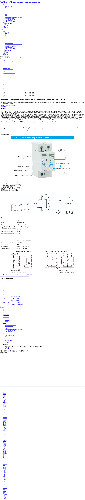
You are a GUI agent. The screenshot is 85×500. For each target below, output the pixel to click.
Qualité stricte (7, 10)
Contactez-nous (5, 27)
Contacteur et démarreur (9, 18)
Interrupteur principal (9, 16)
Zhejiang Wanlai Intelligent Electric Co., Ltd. (26, 2)
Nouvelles (4, 26)
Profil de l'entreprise (8, 6)
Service (4, 22)
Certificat (6, 8)
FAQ (6, 24)
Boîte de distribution (8, 20)
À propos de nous (6, 5)
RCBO (4, 60)
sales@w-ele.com (8, 348)
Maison (4, 4)
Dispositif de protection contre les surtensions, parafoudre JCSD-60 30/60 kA (20, 274)
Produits (4, 11)
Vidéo (6, 9)
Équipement (7, 7)
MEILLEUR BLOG (9, 351)
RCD (6, 15)
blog (6, 336)
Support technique (8, 23)
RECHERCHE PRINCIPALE (19, 351)
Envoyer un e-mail (3, 353)
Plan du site (2, 351)
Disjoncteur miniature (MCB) (8, 61)
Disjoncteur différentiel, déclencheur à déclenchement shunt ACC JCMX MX (14, 276)
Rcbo (6, 13)
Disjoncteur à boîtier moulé (10, 21)
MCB (6, 14)
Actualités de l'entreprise (9, 335)
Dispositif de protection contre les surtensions (13, 17)
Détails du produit (3, 106)
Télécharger (7, 25)
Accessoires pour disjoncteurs (10, 19)
